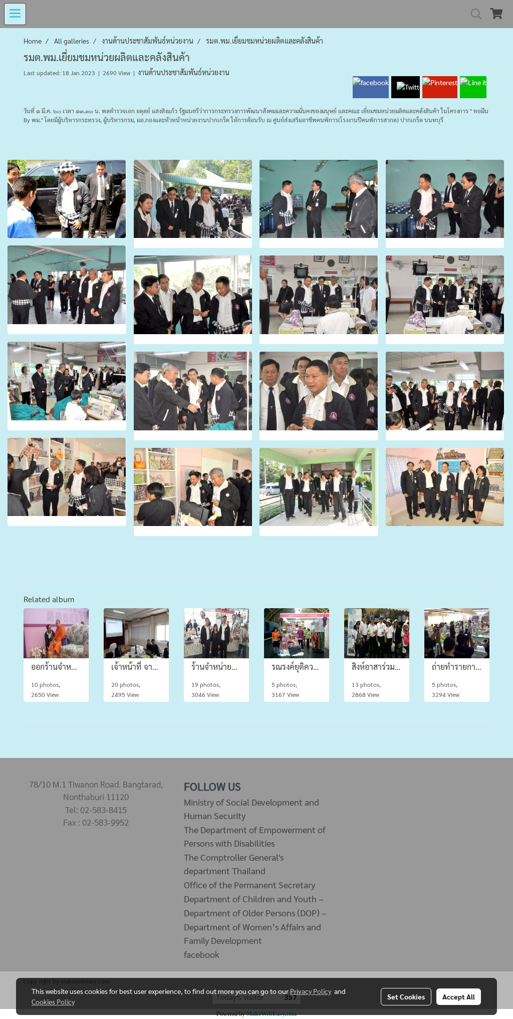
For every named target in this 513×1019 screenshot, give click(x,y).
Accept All (458, 996)
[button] (473, 14)
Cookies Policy (53, 1001)
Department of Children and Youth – (254, 898)
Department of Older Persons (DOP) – (255, 912)
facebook (201, 954)
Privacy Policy (310, 990)
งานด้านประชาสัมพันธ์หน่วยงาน (183, 72)
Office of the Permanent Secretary (249, 884)
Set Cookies (406, 996)
